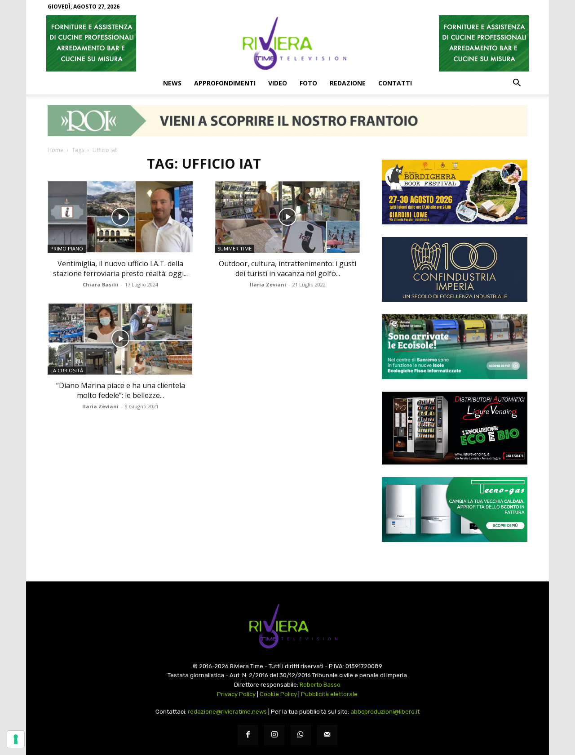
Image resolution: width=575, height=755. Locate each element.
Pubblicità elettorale (329, 694)
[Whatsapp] (301, 735)
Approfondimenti (225, 83)
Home (55, 150)
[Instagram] (274, 735)
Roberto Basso (320, 684)
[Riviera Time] (287, 43)
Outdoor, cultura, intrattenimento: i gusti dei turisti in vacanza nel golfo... (287, 268)
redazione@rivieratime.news (227, 711)
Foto (308, 83)
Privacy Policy (236, 694)
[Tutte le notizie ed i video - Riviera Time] (287, 626)
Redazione (348, 83)
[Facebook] (248, 735)
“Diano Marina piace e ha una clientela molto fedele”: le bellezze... (120, 390)
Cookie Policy (278, 694)
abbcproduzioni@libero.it (385, 711)
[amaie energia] (454, 346)
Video (277, 83)
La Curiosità (66, 370)
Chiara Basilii (101, 284)
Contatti (395, 83)
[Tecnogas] (454, 509)
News (172, 83)
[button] (516, 84)
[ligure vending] (454, 428)
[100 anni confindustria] (454, 269)
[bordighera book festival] (454, 192)
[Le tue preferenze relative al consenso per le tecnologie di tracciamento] (15, 739)
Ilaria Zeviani (268, 284)
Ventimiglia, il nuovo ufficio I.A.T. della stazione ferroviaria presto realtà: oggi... (120, 268)
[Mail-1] (327, 735)
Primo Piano (66, 248)
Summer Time (234, 248)
